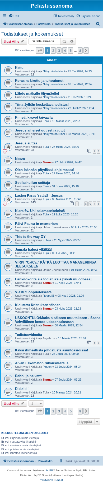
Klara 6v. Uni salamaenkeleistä (40, 211)
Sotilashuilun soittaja (32, 183)
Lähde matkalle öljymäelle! (37, 93)
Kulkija (47, 240)
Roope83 (48, 295)
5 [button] (71, 50)
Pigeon (47, 366)
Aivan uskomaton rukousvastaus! (42, 363)
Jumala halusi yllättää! (33, 249)
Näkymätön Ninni (54, 71)
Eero (46, 121)
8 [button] (80, 50)
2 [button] (53, 50)
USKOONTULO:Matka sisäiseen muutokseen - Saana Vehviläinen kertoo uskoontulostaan (57, 320)
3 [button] (59, 50)
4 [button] (65, 50)
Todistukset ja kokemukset (32, 34)
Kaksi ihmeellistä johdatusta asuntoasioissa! (51, 350)
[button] (40, 50)
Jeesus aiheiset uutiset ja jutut (40, 130)
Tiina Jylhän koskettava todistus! (42, 105)
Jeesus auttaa (26, 143)
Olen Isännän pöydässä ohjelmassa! (44, 170)
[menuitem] (14, 16)
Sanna (47, 162)
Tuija (46, 146)
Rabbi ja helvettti (29, 376)
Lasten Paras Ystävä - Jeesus (39, 196)
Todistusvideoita (28, 335)
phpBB (49, 470)
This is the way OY (30, 237)
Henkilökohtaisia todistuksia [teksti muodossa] (53, 279)
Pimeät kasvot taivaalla (34, 117)
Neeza (20, 159)
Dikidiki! (22, 389)
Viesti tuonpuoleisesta (33, 292)
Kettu (19, 68)
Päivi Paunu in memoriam (36, 224)
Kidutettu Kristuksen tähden (37, 305)
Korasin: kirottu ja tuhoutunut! (39, 81)
